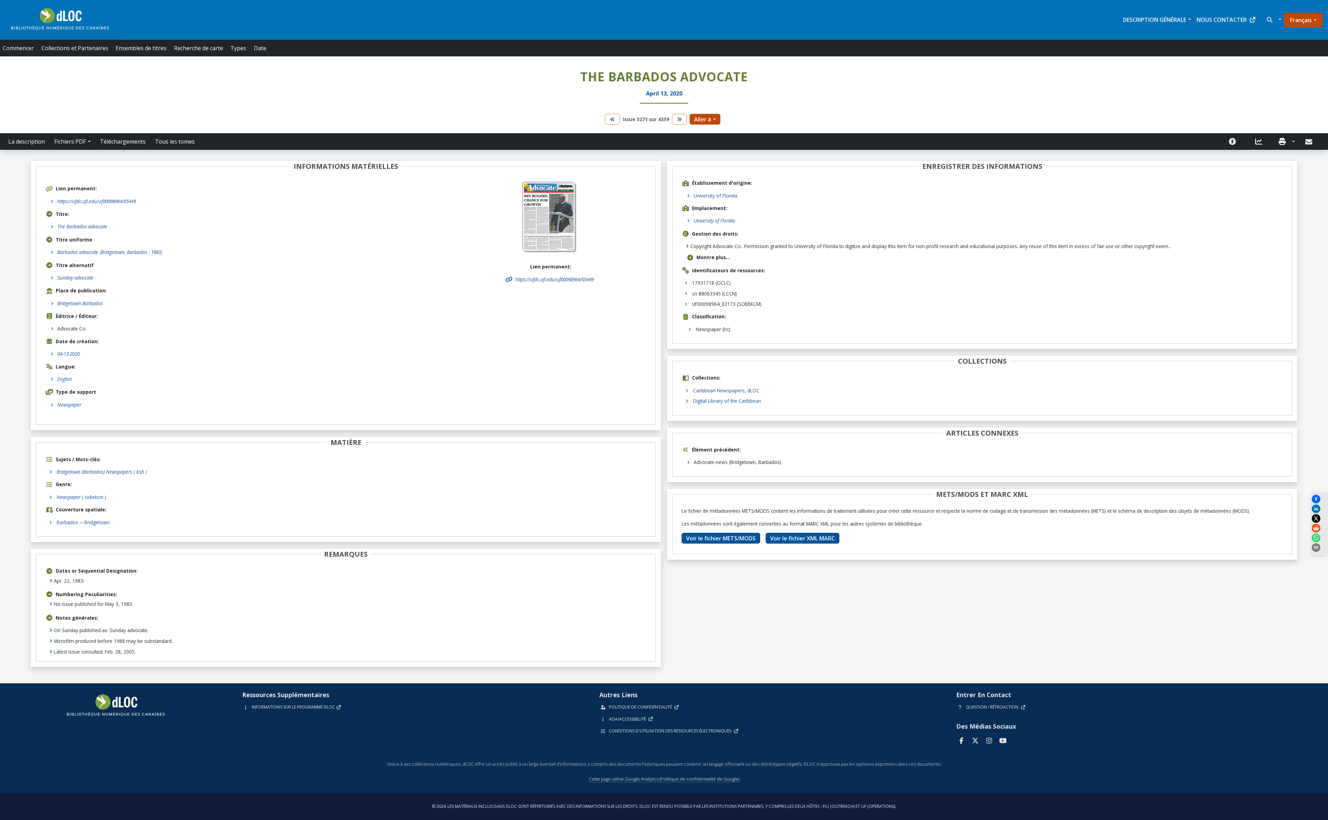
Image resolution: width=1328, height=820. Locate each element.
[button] (1273, 20)
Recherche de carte (198, 48)
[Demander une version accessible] (1232, 141)
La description (26, 141)
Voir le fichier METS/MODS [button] (721, 538)
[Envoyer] (1309, 142)
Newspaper (69, 404)
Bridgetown (97, 522)
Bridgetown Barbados (80, 303)
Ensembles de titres (141, 48)
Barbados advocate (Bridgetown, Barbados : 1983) (109, 252)
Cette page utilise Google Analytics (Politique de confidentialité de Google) (664, 779)
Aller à (702, 119)
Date (260, 48)
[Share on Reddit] (1319, 528)
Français (1301, 20)
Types (238, 48)
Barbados (67, 522)
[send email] (1319, 547)
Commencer (18, 48)
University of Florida (715, 195)
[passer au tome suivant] (679, 119)
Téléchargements (123, 141)
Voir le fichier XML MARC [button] (802, 538)
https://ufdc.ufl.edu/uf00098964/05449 (96, 201)
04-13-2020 (68, 353)
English (64, 379)
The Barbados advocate (82, 226)
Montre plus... (713, 257)
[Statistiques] (1258, 141)
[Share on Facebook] (1319, 499)
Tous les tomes (175, 141)
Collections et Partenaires (75, 48)
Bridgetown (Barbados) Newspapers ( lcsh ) (102, 471)
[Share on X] (1319, 518)
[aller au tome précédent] (612, 119)
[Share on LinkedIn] (1319, 508)
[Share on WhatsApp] (1319, 538)
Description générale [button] (1154, 20)
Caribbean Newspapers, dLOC (726, 390)
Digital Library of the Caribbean (727, 401)
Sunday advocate (75, 277)
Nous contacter (1222, 20)
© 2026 (664, 806)
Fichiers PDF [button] (70, 141)
